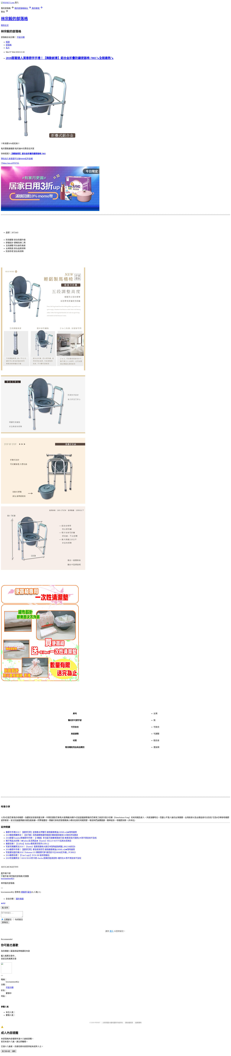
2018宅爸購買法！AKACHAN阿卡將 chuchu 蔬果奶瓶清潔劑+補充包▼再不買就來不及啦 (43, 858)
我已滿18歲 (6, 1051)
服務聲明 (138, 1023)
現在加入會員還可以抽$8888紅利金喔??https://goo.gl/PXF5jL (23, 158)
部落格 (9, 45)
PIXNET (97, 1023)
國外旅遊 (20, 899)
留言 (29, 892)
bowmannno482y (7, 878)
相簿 (8, 42)
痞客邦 (24, 892)
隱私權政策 (129, 1023)
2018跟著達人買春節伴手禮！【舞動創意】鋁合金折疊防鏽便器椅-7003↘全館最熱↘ (60, 58)
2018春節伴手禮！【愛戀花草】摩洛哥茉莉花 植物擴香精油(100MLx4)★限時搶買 (40, 849)
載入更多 (5, 908)
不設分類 (21, 37)
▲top (3, 903)
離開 (13, 1051)
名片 (8, 48)
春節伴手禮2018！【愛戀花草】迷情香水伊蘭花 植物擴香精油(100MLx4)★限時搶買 (41, 832)
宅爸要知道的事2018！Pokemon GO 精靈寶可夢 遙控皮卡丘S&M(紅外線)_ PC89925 (41, 852)
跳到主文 (5, 25)
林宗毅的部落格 (14, 18)
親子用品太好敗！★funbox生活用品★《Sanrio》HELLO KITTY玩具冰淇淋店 (38, 841)
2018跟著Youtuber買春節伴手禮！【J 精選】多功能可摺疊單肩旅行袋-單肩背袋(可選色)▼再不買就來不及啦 (51, 838)
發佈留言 (5, 922)
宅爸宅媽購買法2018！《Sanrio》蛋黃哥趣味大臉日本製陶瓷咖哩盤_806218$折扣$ (40, 847)
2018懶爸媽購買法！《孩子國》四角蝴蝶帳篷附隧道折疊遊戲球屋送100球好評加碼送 (42, 835)
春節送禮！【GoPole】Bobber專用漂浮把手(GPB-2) (27, 844)
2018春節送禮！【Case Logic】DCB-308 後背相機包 (27, 855)
